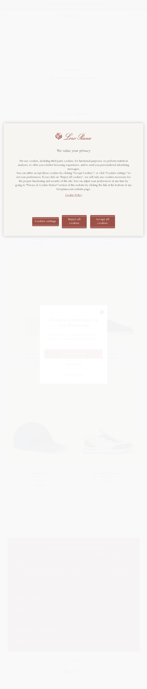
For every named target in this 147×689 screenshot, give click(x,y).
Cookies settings (45, 221)
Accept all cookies (102, 221)
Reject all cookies (74, 221)
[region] (73, 179)
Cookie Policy (73, 195)
